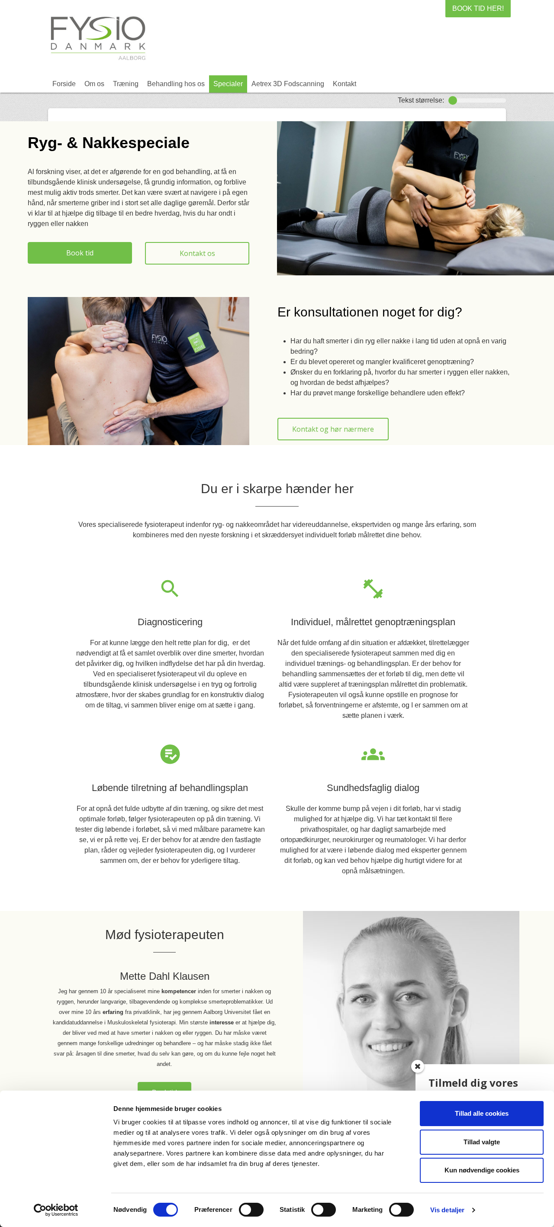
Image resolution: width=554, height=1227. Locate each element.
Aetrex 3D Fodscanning (287, 83)
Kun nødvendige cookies (481, 1170)
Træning (125, 83)
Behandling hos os (176, 83)
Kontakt (344, 83)
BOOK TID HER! (478, 8)
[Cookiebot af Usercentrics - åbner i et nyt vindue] (56, 1210)
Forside (64, 83)
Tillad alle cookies (482, 1113)
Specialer (228, 83)
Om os (94, 83)
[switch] (251, 1210)
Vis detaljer (447, 1210)
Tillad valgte (482, 1142)
